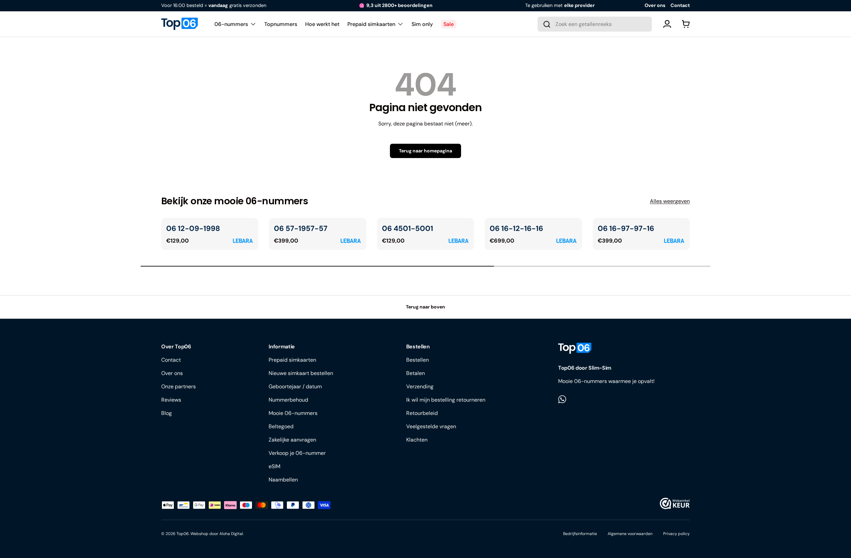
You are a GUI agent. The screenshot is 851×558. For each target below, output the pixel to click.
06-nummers (231, 23)
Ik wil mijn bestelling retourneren (445, 399)
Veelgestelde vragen (431, 426)
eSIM (274, 466)
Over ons (655, 5)
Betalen (415, 373)
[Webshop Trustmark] (675, 503)
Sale (448, 23)
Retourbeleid (422, 413)
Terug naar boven (425, 307)
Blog (166, 413)
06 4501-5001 (407, 228)
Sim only (422, 23)
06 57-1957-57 (300, 228)
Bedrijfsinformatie (580, 533)
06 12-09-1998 (193, 228)
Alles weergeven (670, 201)
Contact (680, 5)
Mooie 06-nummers (293, 413)
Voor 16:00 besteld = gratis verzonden (213, 5)
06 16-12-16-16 (516, 228)
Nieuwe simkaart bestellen (301, 373)
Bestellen (417, 359)
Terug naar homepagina (425, 151)
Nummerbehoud (288, 399)
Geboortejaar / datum (295, 386)
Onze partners (178, 386)
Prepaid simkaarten (371, 23)
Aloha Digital (231, 533)
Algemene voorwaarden (630, 533)
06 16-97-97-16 (626, 228)
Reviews (171, 399)
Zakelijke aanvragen (292, 439)
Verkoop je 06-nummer (297, 453)
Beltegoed (281, 426)
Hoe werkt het (322, 23)
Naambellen (283, 479)
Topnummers (280, 23)
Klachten (416, 439)
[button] (685, 24)
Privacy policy (676, 533)
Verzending (419, 386)
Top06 (183, 533)
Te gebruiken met (560, 5)
